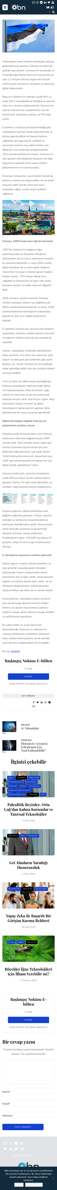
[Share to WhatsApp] (46, 702)
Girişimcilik (14, 889)
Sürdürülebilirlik (16, 794)
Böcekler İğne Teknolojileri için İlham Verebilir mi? (28, 971)
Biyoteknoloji (15, 782)
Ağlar (11, 777)
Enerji (23, 786)
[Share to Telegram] (49, 702)
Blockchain (30, 782)
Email (6, 1104)
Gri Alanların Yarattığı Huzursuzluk (28, 865)
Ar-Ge (11, 942)
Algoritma (34, 777)
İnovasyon (34, 786)
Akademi (21, 777)
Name (6, 1092)
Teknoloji (33, 794)
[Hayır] (53, 1178)
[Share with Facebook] (34, 702)
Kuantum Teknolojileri (19, 790)
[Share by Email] (34, 706)
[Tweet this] (38, 702)
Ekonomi (12, 786)
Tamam (19, 1184)
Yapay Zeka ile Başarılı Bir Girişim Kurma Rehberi (28, 918)
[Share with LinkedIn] (42, 702)
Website (7, 1115)
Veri (43, 794)
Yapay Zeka (41, 889)
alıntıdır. (15, 651)
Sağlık (21, 942)
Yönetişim (33, 836)
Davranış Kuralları (24, 1155)
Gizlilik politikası (33, 1184)
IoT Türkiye (28, 696)
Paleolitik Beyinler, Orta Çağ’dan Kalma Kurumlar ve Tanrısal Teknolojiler (28, 809)
